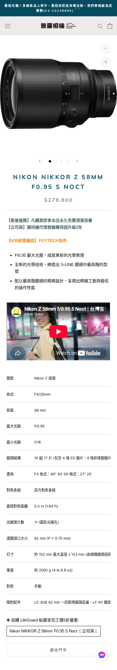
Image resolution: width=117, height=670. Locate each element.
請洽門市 (58, 650)
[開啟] (7, 26)
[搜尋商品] (100, 25)
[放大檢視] (105, 48)
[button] (102, 656)
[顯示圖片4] (67, 161)
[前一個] (40, 161)
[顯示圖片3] (61, 161)
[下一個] (77, 161)
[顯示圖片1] (50, 161)
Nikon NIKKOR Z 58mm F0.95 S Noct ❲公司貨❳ (54, 631)
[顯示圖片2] (55, 161)
